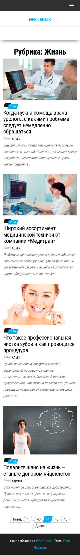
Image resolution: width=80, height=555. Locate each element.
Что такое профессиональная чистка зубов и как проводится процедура (38, 344)
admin (16, 139)
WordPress (44, 541)
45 (56, 519)
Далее (40, 526)
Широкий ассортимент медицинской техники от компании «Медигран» (31, 234)
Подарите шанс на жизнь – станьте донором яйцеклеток (36, 470)
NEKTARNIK (40, 19)
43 (39, 519)
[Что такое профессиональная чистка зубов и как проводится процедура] (40, 304)
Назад (17, 519)
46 (65, 519)
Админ (17, 481)
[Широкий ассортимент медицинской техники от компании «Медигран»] (40, 194)
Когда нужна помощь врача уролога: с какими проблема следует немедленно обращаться (36, 122)
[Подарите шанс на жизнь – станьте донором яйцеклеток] (40, 430)
